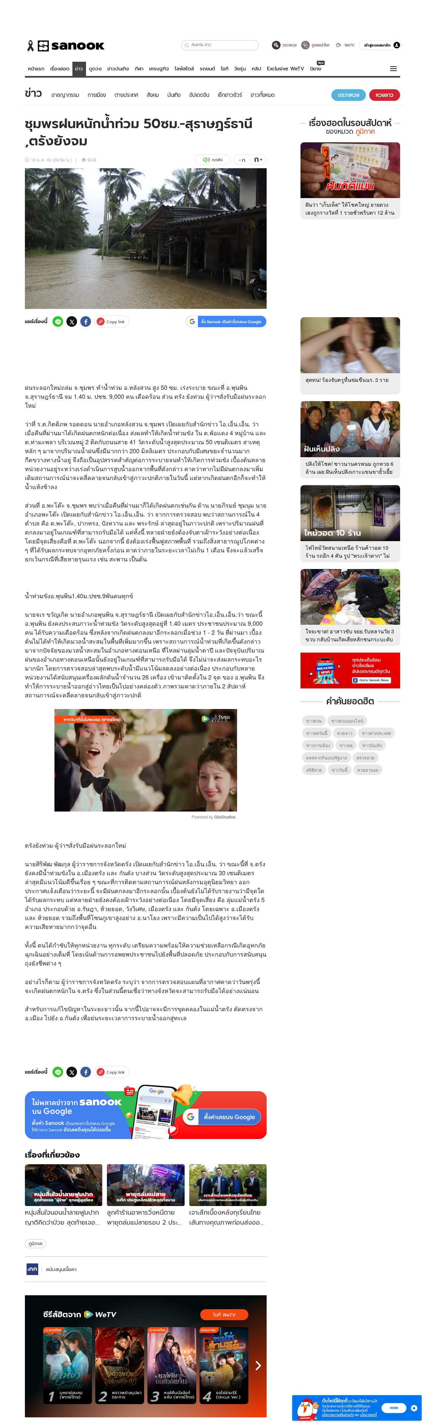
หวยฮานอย (368, 770)
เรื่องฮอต (59, 68)
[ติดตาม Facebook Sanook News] (350, 670)
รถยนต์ (207, 68)
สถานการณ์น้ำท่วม (193, 641)
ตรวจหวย (366, 757)
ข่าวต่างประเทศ (376, 733)
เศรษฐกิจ (159, 68)
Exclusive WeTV (285, 68)
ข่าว (79, 68)
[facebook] (85, 321)
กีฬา (139, 68)
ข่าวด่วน (314, 721)
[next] (258, 1365)
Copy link (116, 321)
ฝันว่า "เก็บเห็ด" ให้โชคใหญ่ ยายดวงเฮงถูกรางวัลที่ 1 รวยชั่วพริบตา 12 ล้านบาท (349, 212)
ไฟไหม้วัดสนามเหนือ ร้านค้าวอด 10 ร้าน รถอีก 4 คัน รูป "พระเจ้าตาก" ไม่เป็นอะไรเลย (347, 555)
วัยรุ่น (240, 68)
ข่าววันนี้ (340, 770)
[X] (71, 321)
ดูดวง (95, 68)
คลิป (256, 68)
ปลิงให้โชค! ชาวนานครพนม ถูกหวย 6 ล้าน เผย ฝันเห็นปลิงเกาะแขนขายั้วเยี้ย (349, 467)
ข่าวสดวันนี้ (316, 733)
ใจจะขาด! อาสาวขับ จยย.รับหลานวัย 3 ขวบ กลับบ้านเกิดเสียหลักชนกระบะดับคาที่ (349, 639)
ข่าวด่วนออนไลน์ (347, 721)
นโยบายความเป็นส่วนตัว (338, 1415)
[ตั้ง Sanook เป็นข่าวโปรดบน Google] (146, 1112)
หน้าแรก (36, 68)
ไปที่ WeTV (224, 1315)
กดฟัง (217, 160)
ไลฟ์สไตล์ (184, 68)
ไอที (224, 68)
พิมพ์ (91, 160)
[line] (57, 321)
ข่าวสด (346, 745)
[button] (187, 45)
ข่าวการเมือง (318, 745)
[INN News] (32, 1269)
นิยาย (315, 68)
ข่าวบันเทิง (118, 68)
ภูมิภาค (35, 1243)
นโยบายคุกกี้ (368, 1415)
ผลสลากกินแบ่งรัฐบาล (326, 757)
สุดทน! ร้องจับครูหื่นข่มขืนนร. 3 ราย (346, 380)
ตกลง (394, 1408)
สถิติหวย (314, 770)
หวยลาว (344, 733)
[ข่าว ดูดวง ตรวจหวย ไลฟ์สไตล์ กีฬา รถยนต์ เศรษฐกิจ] (65, 46)
